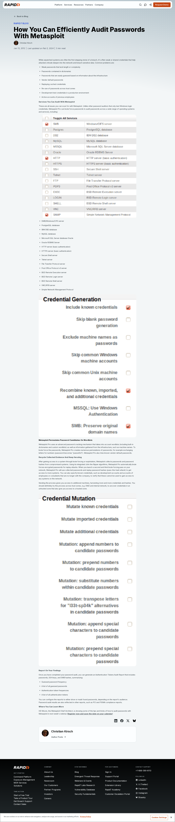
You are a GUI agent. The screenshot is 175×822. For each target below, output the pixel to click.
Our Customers (51, 785)
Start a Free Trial (21, 795)
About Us (48, 772)
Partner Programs (52, 789)
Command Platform (22, 777)
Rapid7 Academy (112, 789)
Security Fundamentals (85, 794)
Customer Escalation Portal (117, 794)
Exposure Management (24, 780)
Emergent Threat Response (87, 776)
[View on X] (128, 720)
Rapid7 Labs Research (85, 785)
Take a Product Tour (23, 798)
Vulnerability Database (85, 789)
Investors (48, 794)
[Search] (140, 5)
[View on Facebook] (121, 720)
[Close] (171, 817)
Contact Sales (20, 804)
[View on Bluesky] (134, 721)
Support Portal (112, 776)
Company (99, 5)
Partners (89, 5)
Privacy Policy (85, 816)
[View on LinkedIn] (115, 720)
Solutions (18, 786)
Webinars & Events (83, 781)
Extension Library (113, 785)
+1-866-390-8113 (143, 770)
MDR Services (20, 783)
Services (68, 5)
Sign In (108, 772)
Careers (47, 798)
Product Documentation (116, 781)
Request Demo (162, 5)
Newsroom (49, 781)
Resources (78, 5)
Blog (77, 772)
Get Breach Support (23, 801)
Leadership (49, 776)
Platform (58, 5)
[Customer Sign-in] (150, 5)
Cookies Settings (159, 817)
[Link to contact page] (145, 5)
